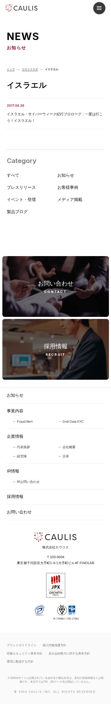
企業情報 (15, 436)
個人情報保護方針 (54, 645)
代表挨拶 (23, 447)
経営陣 (22, 456)
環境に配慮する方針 (20, 661)
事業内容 (15, 411)
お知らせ (15, 395)
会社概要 (68, 447)
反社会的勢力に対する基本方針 (69, 653)
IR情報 (13, 471)
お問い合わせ (19, 512)
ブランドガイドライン (21, 645)
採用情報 (15, 496)
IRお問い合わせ (28, 481)
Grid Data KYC (73, 421)
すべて (13, 175)
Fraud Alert (25, 421)
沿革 (65, 456)
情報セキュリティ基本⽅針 (24, 653)
